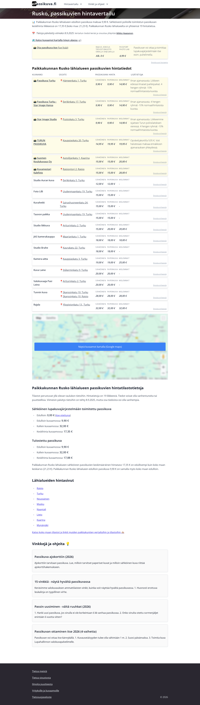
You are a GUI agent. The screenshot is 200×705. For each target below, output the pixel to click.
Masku (40, 504)
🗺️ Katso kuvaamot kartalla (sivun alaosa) (56, 40)
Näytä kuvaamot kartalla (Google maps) (100, 346)
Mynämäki (42, 525)
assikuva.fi (44, 3)
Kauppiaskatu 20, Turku (76, 140)
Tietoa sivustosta (41, 677)
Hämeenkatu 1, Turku (75, 80)
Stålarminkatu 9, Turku (75, 270)
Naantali (41, 509)
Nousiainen (43, 498)
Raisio (40, 488)
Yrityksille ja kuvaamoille (45, 690)
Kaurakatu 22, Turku (74, 247)
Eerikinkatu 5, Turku (74, 180)
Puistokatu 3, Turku (73, 119)
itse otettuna (63, 415)
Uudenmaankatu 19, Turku (77, 191)
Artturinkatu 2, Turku (74, 225)
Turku (40, 493)
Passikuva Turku (46, 80)
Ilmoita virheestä (159, 94)
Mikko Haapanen (124, 33)
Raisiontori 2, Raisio (73, 169)
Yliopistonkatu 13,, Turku (76, 304)
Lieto (39, 514)
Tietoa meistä (39, 671)
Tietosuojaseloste (42, 697)
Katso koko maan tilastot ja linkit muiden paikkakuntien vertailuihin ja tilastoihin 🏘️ (78, 532)
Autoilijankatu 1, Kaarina (76, 158)
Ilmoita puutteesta (42, 684)
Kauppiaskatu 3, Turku (75, 259)
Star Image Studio (47, 119)
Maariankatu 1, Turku (74, 236)
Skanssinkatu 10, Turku (75, 292)
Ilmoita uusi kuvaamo (159, 62)
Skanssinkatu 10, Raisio (75, 296)
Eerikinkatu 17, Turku (74, 101)
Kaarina (41, 520)
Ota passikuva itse (52, 47)
